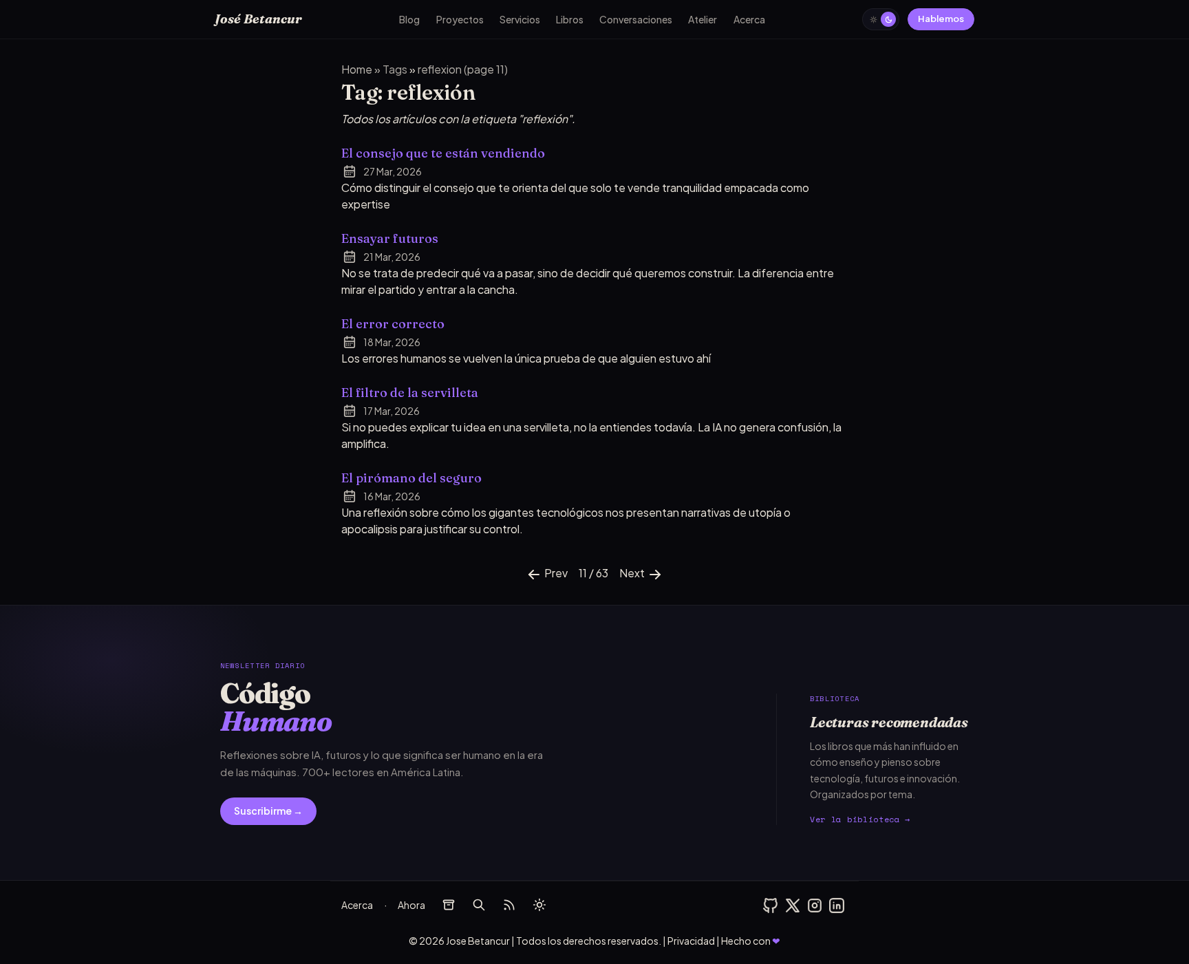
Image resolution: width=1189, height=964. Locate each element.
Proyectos (460, 19)
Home (357, 69)
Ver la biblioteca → (860, 819)
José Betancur (258, 19)
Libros (569, 19)
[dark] (880, 19)
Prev (555, 573)
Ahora (411, 905)
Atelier (702, 19)
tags (396, 69)
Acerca (749, 19)
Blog (409, 19)
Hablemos (941, 18)
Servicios (520, 19)
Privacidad (691, 940)
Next (633, 573)
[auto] (539, 904)
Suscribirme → (268, 810)
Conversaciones (635, 19)
